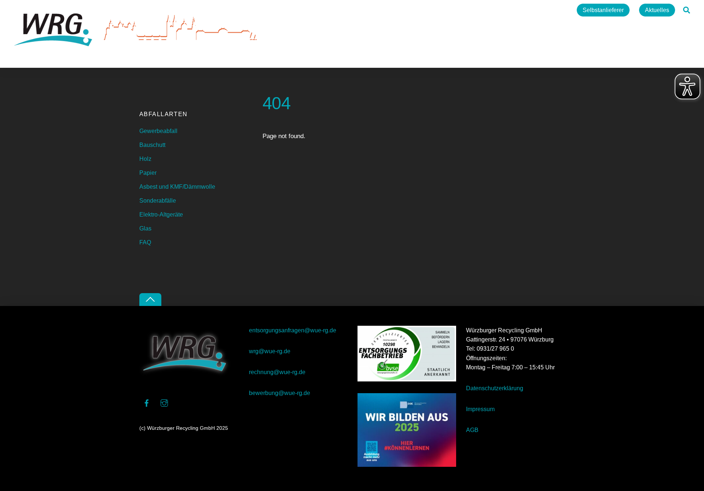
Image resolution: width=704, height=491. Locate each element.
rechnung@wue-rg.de (277, 372)
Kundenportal (399, 10)
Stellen (556, 10)
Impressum (480, 409)
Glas (145, 228)
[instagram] (164, 402)
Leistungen (480, 10)
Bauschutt (152, 145)
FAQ (145, 242)
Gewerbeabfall (158, 131)
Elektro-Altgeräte (161, 214)
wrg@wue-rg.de (269, 351)
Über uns (441, 10)
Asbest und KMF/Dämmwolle (177, 187)
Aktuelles (657, 10)
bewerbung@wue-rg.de (279, 393)
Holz (145, 159)
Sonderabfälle (157, 200)
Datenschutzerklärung (494, 388)
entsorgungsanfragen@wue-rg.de (292, 330)
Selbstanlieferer (603, 10)
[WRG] (138, 58)
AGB (472, 430)
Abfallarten (521, 10)
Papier (148, 173)
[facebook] (146, 402)
